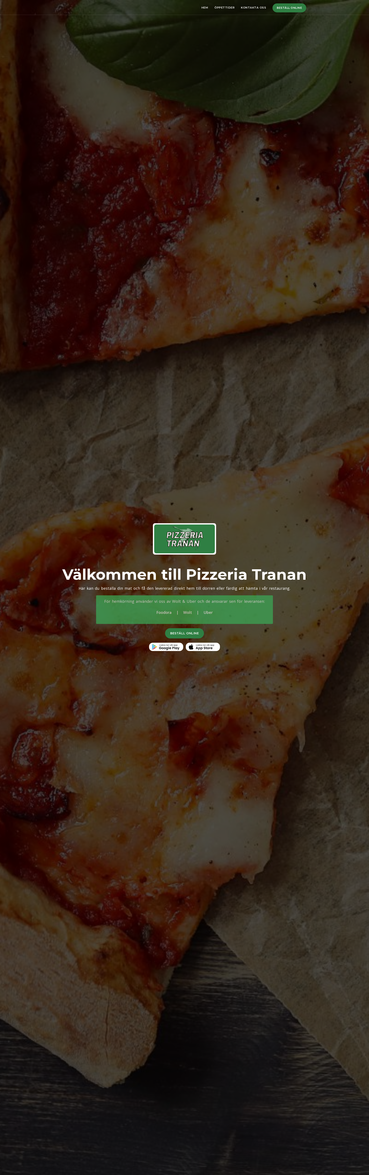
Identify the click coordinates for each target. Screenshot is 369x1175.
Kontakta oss (253, 7)
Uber (208, 612)
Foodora (164, 612)
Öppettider (224, 7)
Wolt (187, 612)
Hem (204, 7)
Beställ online (289, 7)
